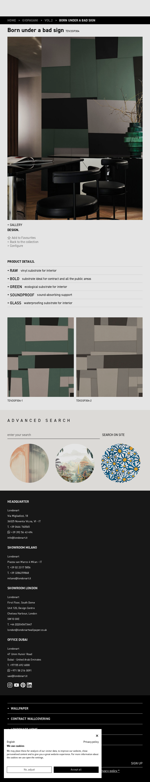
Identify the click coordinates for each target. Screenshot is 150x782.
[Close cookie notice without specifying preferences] (97, 736)
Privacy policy (91, 741)
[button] (11, 742)
